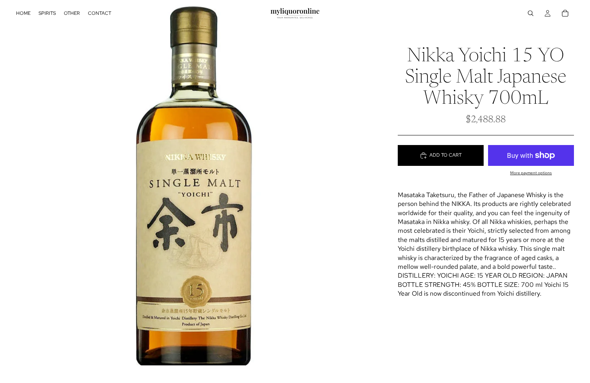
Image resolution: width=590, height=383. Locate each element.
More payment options (531, 172)
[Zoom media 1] (197, 191)
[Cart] (565, 13)
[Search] (530, 13)
